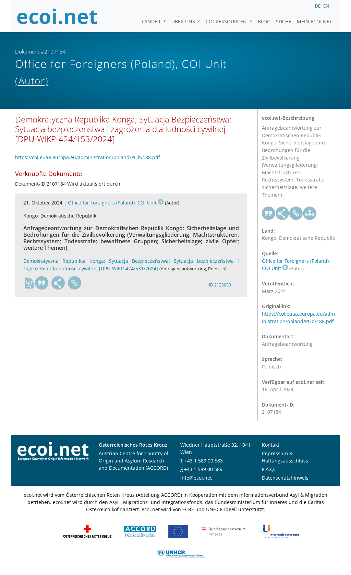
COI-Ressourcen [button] (227, 21)
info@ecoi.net (196, 477)
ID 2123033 (220, 285)
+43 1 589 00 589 (203, 469)
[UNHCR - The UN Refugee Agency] (181, 553)
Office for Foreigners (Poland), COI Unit (112, 202)
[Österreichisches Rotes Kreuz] (87, 530)
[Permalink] (75, 283)
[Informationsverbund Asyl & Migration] (279, 530)
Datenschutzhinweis (285, 477)
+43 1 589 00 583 (203, 460)
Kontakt (270, 445)
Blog (264, 21)
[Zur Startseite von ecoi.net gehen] (57, 16)
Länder (152, 21)
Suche (283, 21)
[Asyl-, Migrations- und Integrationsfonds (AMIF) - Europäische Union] (178, 530)
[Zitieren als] (42, 283)
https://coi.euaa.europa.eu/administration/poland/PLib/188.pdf (87, 157)
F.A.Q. (268, 469)
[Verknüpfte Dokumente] (310, 213)
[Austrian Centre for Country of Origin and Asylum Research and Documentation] (140, 530)
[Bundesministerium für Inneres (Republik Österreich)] (223, 530)
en (326, 6)
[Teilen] (58, 283)
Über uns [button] (183, 21)
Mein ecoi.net (314, 21)
